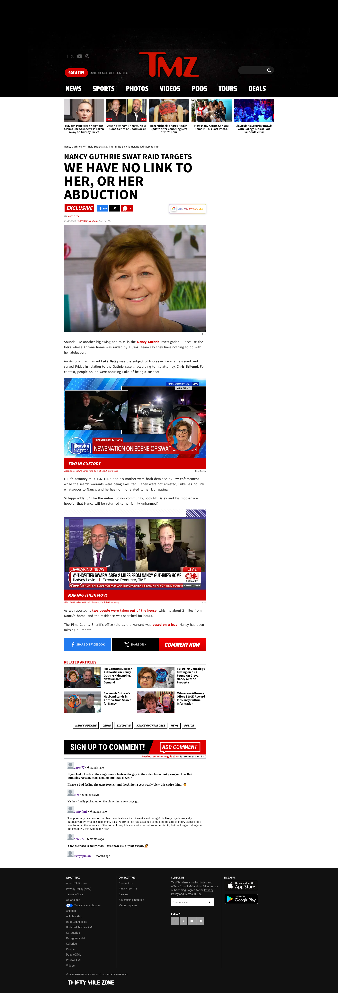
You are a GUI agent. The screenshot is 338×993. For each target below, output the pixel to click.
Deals (257, 89)
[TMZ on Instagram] (87, 56)
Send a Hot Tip (128, 888)
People (70, 949)
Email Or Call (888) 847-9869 (109, 73)
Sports (103, 89)
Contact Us (126, 883)
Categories (73, 932)
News (73, 89)
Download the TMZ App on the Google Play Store (241, 899)
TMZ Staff (74, 216)
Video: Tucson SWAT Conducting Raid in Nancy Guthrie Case (91, 470)
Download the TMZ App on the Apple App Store (241, 885)
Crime (106, 725)
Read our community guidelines (161, 756)
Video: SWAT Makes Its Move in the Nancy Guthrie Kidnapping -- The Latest (92, 602)
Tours (227, 89)
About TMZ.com (76, 883)
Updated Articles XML (79, 927)
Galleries (71, 943)
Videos (170, 89)
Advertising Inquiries (131, 899)
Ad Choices (73, 899)
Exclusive (123, 725)
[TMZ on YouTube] (192, 921)
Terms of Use (74, 894)
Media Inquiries (128, 905)
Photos (137, 89)
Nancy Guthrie (85, 725)
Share (90, 644)
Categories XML (76, 938)
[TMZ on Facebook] (67, 56)
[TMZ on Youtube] (80, 56)
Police (189, 725)
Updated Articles (76, 921)
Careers (124, 894)
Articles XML (74, 916)
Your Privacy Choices (87, 905)
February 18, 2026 (87, 221)
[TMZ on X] (73, 56)
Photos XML (73, 960)
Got (76, 73)
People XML (73, 954)
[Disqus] (135, 810)
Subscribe (210, 902)
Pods (199, 89)
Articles (71, 910)
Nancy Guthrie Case (150, 725)
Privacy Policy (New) (78, 888)
